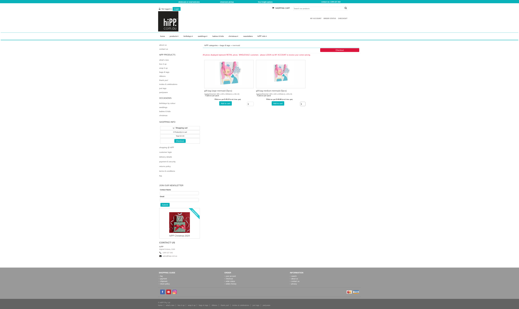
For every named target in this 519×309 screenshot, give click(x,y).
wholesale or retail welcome (189, 2)
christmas (233, 36)
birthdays (187, 36)
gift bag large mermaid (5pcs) (218, 91)
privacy (294, 284)
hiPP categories (211, 45)
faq (160, 176)
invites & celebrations (168, 84)
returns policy (165, 166)
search (345, 8)
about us (163, 45)
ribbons (162, 76)
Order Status (329, 18)
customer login (165, 152)
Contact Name (165, 190)
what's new (164, 60)
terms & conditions (167, 171)
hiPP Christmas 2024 (179, 236)
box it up (163, 64)
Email (162, 196)
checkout (229, 279)
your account (231, 276)
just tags (162, 88)
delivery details (165, 157)
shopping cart (282, 8)
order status (230, 281)
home (162, 36)
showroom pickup (227, 2)
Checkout (342, 18)
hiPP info (261, 36)
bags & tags (225, 45)
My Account (315, 18)
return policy (165, 284)
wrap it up (163, 68)
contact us (163, 49)
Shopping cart (181, 128)
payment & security (167, 162)
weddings (202, 36)
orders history (231, 284)
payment (163, 279)
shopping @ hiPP (166, 147)
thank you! (163, 80)
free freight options (265, 2)
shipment (163, 281)
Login (176, 9)
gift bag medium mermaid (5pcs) (271, 91)
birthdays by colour (167, 103)
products (173, 36)
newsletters (248, 36)
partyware (163, 92)
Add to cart (225, 103)
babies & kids (218, 36)
